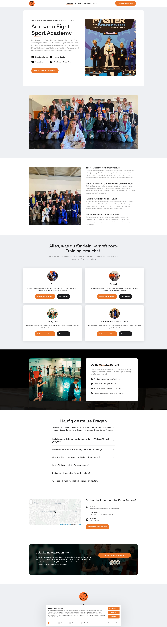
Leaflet (61, 524)
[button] (55, 512)
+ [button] (31, 501)
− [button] (31, 503)
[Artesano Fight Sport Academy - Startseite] (32, 3)
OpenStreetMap (67, 524)
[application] (55, 512)
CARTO (79, 524)
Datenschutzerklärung (114, 623)
